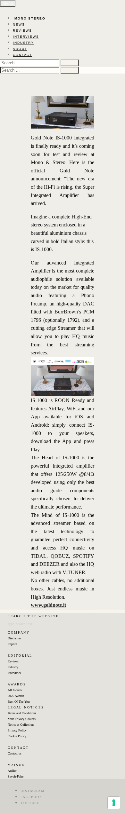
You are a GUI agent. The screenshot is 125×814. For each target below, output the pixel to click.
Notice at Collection (21, 724)
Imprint (12, 644)
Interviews (14, 673)
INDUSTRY (23, 42)
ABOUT (20, 49)
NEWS (19, 24)
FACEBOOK (31, 797)
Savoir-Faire (15, 776)
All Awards (15, 690)
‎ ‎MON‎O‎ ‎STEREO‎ (29, 18)
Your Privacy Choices (22, 719)
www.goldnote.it (48, 605)
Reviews (13, 661)
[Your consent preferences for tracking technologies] (114, 803)
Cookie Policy (17, 736)
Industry (13, 667)
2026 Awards (16, 696)
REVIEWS (22, 30)
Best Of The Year (19, 701)
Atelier (12, 770)
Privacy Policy (17, 730)
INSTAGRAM (33, 791)
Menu (8, 3)
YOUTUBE (30, 803)
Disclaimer (14, 638)
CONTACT (22, 55)
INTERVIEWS (26, 36)
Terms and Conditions (22, 713)
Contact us (14, 753)
